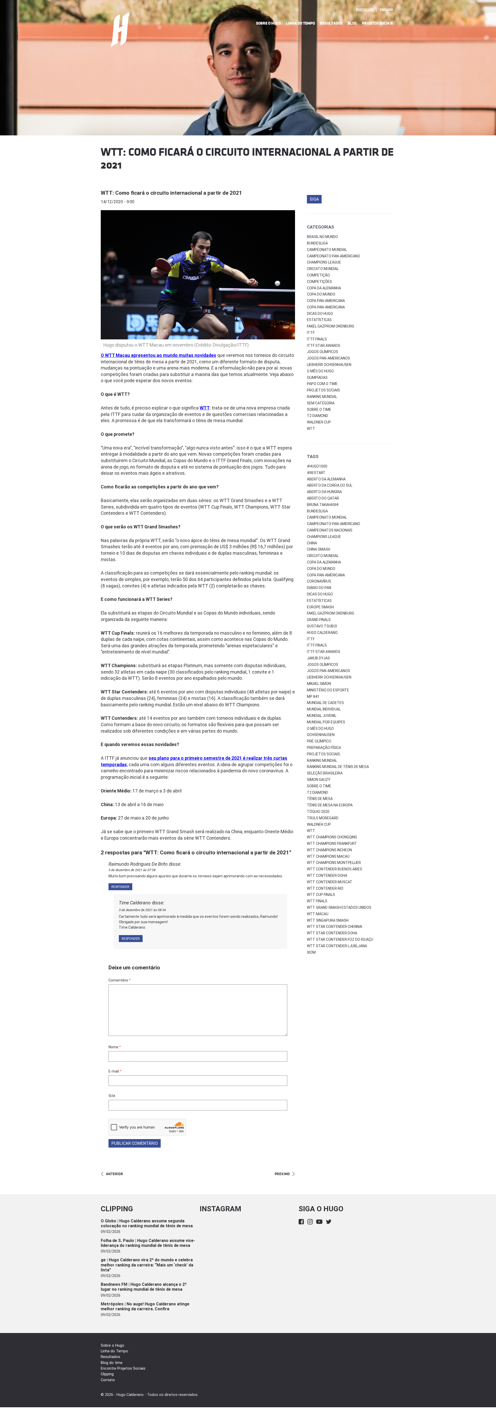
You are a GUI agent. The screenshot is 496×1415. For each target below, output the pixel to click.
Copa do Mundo (321, 294)
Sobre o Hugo (268, 23)
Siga (314, 199)
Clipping (107, 1374)
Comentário (120, 980)
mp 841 (313, 696)
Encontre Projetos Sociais (123, 1368)
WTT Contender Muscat (329, 882)
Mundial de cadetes (325, 703)
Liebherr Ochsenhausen (329, 365)
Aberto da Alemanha (326, 479)
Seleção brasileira (325, 773)
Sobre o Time (319, 409)
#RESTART (316, 473)
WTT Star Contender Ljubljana (337, 946)
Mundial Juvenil (321, 716)
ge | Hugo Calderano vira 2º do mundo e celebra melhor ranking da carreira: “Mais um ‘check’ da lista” (147, 1264)
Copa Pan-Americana (326, 301)
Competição (318, 275)
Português (365, 10)
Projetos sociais (323, 390)
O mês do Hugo (320, 371)
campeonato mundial (327, 517)
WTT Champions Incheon (329, 850)
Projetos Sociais (377, 23)
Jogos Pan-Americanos (328, 358)
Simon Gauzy (318, 780)
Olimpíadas (317, 377)
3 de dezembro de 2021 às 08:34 (142, 910)
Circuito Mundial (323, 269)
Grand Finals (319, 620)
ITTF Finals (317, 339)
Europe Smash (320, 607)
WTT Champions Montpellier (334, 863)
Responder (120, 887)
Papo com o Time (322, 384)
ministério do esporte (328, 690)
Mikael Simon (319, 684)
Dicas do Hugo (320, 314)
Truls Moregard (322, 818)
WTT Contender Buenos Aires (334, 869)
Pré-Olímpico (319, 741)
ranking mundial (322, 760)
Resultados (331, 23)
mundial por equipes (326, 722)
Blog (352, 23)
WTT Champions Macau (328, 856)
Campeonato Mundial (327, 250)
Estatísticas (319, 320)
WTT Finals (317, 901)
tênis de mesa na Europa (330, 805)
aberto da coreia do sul (329, 485)
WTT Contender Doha (327, 875)
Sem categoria (321, 403)
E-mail (115, 1071)
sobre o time (319, 786)
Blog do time (111, 1363)
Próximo (282, 1174)
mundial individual (324, 709)
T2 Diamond (317, 416)
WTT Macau (317, 914)
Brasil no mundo (322, 237)
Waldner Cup (319, 422)
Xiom (311, 952)
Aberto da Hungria (324, 492)
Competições (319, 282)
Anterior (114, 1174)
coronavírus (319, 581)
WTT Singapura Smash (327, 920)
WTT (311, 429)
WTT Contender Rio (325, 888)
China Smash (318, 549)
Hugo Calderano (322, 633)
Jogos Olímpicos (322, 352)
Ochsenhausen (321, 735)
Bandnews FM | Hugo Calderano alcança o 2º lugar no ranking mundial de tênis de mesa (144, 1287)
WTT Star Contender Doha (332, 933)
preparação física (324, 748)
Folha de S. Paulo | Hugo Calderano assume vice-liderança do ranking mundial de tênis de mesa (148, 1243)
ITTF (311, 333)
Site (112, 1096)
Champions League (324, 262)
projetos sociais (323, 754)
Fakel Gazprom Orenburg (330, 326)
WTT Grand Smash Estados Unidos (339, 907)
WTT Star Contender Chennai (334, 927)
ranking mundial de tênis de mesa (338, 767)
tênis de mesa (320, 799)
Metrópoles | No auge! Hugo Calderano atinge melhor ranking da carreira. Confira (145, 1306)
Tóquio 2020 (318, 811)
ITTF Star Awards (323, 345)
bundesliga (317, 511)
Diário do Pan (319, 588)
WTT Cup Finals (321, 895)
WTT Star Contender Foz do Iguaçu (340, 939)
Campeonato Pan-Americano (333, 256)
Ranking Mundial (322, 397)
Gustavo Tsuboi (322, 626)
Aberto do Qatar (323, 498)
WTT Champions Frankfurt (332, 843)
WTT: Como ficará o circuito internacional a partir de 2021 (171, 193)
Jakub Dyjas (318, 658)
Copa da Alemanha (324, 288)
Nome (115, 1047)
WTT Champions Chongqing (332, 837)
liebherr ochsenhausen (329, 677)
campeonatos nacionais (329, 530)
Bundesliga (317, 243)
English (386, 10)
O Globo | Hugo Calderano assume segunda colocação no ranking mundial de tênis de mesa (147, 1223)
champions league (324, 537)
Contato (108, 1380)
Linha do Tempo (300, 23)
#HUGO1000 (317, 466)
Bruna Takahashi (322, 505)
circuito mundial (323, 556)
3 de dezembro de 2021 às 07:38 (132, 870)
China (312, 543)
